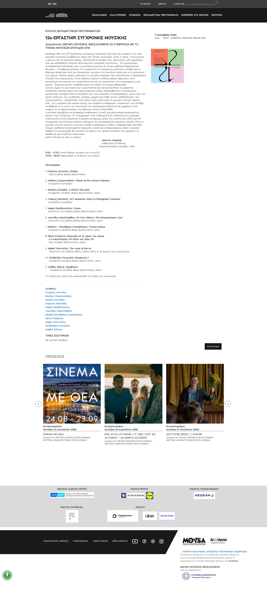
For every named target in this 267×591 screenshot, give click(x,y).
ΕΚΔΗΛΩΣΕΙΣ (99, 15)
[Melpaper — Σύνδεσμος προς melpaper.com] (158, 494)
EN (54, 4)
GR (49, 4)
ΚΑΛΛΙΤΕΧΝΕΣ (118, 15)
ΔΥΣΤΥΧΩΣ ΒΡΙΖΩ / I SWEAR (184, 434)
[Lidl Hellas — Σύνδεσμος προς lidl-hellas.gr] (145, 494)
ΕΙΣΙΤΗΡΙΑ (217, 15)
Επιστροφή (213, 346)
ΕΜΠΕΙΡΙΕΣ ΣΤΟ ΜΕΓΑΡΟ (194, 15)
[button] (7, 575)
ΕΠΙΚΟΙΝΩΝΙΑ (80, 541)
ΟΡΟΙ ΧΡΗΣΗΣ (120, 541)
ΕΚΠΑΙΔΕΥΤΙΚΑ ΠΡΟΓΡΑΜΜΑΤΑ (161, 15)
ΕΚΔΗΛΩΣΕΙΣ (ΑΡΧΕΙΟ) (56, 541)
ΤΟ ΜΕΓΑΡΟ (145, 4)
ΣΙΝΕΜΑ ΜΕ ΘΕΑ (53, 434)
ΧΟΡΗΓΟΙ (162, 4)
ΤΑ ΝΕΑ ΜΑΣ (179, 4)
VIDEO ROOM (100, 541)
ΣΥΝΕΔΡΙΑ (134, 15)
